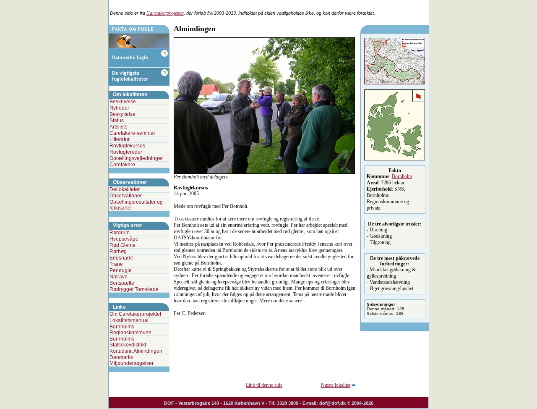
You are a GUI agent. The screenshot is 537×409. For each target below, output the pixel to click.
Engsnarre (121, 258)
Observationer (125, 196)
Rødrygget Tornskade (134, 289)
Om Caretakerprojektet (135, 314)
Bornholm (402, 176)
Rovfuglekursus (127, 146)
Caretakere (122, 165)
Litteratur (119, 139)
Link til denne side (264, 385)
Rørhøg (118, 251)
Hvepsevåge (123, 239)
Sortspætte (121, 283)
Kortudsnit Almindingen (135, 351)
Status (116, 120)
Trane (116, 264)
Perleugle (120, 270)
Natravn (118, 277)
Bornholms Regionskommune (130, 330)
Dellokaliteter (124, 189)
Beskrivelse (122, 102)
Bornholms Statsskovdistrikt (127, 342)
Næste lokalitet (335, 385)
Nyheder (119, 108)
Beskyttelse (122, 114)
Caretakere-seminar (132, 133)
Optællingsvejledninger (136, 158)
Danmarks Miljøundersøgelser (131, 360)
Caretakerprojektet (165, 13)
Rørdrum (119, 233)
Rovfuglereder (125, 152)
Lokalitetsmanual (129, 320)
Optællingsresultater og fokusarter (136, 205)
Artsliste (118, 127)
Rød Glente (122, 245)
